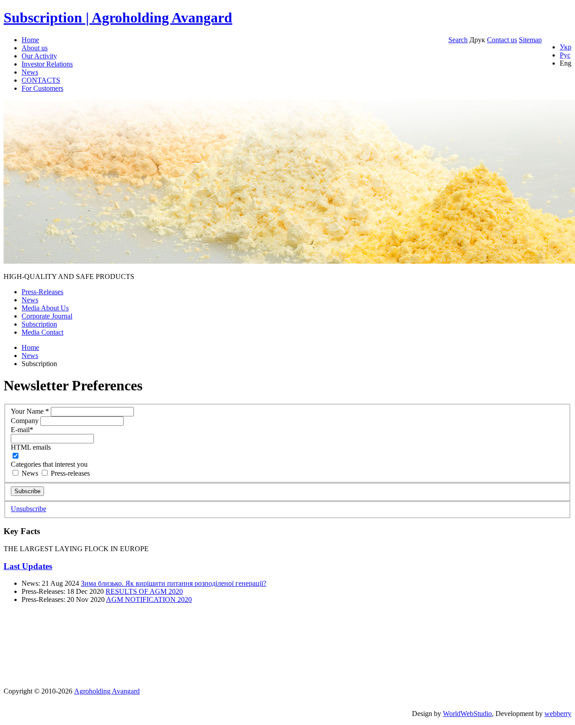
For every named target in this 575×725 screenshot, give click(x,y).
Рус (565, 55)
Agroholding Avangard (107, 691)
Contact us (502, 40)
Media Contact (42, 332)
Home (30, 40)
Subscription (39, 324)
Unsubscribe (28, 509)
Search (458, 40)
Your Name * (31, 411)
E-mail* (22, 429)
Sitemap (530, 40)
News (30, 72)
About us (35, 48)
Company (25, 420)
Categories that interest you (49, 464)
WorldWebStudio (467, 713)
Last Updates (28, 566)
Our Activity (39, 56)
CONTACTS (41, 80)
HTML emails (31, 447)
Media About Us (45, 308)
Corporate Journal (47, 316)
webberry (557, 713)
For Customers (42, 88)
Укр (565, 47)
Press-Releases (42, 292)
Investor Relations (47, 64)
